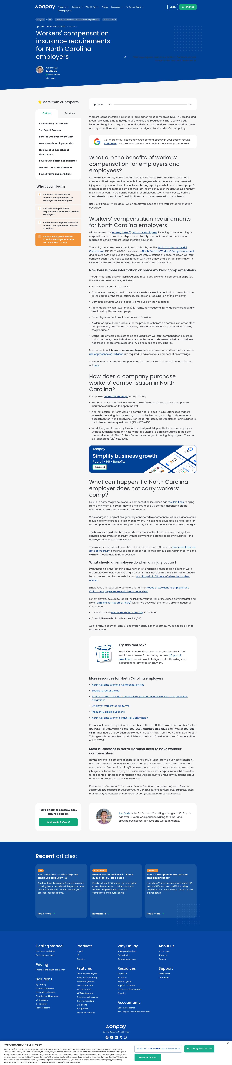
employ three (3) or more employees (134, 232)
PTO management (86, 981)
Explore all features (86, 1012)
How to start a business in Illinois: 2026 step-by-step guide (112, 876)
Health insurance (85, 985)
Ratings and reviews (127, 951)
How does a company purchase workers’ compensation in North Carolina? (60, 225)
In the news (164, 951)
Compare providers (127, 959)
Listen (100, 104)
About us (163, 955)
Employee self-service (87, 997)
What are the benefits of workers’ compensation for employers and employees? (58, 197)
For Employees (65, 10)
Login (173, 6)
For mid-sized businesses (47, 996)
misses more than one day (127, 612)
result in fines (176, 502)
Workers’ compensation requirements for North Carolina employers (61, 211)
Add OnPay (110, 143)
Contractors (41, 1004)
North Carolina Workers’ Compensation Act (168, 251)
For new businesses (45, 988)
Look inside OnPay (57, 822)
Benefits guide (124, 981)
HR (50, 19)
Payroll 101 (122, 973)
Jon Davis (124, 813)
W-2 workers (42, 1000)
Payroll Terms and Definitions (55, 173)
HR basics (122, 977)
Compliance (100, 870)
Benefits (153, 870)
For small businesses (45, 992)
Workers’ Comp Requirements (55, 167)
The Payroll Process (50, 130)
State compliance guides (130, 989)
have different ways (116, 396)
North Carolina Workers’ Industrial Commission (120, 717)
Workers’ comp (84, 989)
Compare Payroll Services (53, 123)
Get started (188, 6)
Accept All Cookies (147, 1057)
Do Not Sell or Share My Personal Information (158, 1049)
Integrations (82, 1008)
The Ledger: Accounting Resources (134, 1011)
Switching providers (45, 955)
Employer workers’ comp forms (110, 706)
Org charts (82, 1005)
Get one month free (45, 951)
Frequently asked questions (108, 711)
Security (122, 993)
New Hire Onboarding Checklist (56, 143)
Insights (40, 19)
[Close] (228, 1043)
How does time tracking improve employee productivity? (58, 876)
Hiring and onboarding (87, 977)
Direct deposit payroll (87, 973)
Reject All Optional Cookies (199, 1049)
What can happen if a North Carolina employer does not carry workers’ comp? (58, 239)
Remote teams (43, 1007)
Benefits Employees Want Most (56, 136)
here (96, 365)
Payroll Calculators (126, 985)
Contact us (164, 977)
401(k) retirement (85, 993)
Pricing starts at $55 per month (50, 969)
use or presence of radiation (106, 354)
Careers (162, 959)
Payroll (80, 951)
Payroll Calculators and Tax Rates (58, 160)
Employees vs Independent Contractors (54, 152)
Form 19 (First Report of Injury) (113, 602)
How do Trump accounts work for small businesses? (167, 876)
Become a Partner (126, 1007)
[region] (116, 1053)
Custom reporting (85, 1001)
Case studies (124, 955)
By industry (41, 984)
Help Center (164, 973)
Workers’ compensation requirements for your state (77, 19)
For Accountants (133, 7)
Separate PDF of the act (106, 690)
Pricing (105, 7)
